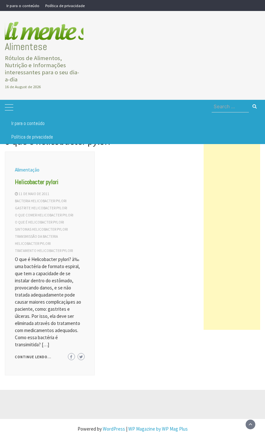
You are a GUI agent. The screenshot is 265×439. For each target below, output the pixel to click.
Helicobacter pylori (36, 182)
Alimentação (27, 170)
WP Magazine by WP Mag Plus (158, 429)
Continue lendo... (33, 357)
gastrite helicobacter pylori (41, 208)
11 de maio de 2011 (34, 194)
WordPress (114, 429)
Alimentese (26, 46)
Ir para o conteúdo (22, 5)
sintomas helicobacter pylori (41, 229)
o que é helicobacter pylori (39, 222)
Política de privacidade (65, 5)
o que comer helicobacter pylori (44, 215)
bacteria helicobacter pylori (41, 201)
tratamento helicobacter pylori (44, 250)
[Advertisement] (232, 233)
